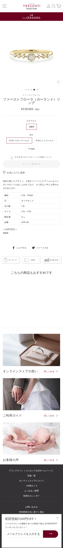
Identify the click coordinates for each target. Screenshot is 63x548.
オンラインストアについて (31, 480)
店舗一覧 (31, 475)
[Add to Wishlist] (22, 282)
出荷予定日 (31, 121)
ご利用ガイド (31, 485)
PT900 (31, 149)
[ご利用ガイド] (31, 394)
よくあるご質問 (31, 490)
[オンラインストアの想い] (31, 350)
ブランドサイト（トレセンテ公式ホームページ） (31, 470)
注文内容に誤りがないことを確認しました (33, 157)
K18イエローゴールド (19, 140)
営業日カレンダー (31, 496)
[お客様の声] (31, 438)
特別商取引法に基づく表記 (31, 512)
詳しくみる (49, 371)
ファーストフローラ (31, 95)
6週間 (31, 126)
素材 (31, 135)
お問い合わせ (31, 507)
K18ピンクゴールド (45, 140)
